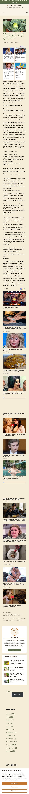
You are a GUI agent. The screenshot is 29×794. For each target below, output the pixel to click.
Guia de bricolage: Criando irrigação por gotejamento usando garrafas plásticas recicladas (12, 616)
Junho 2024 (10, 720)
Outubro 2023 (11, 745)
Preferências (14, 787)
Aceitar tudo (14, 783)
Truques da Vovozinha (15, 5)
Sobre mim (4, 0)
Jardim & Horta (8, 612)
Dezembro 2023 (11, 739)
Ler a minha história (14, 650)
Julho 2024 (10, 717)
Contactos (11, 0)
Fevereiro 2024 (11, 732)
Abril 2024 (9, 726)
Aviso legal (14, 2)
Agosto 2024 (10, 714)
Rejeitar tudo (14, 790)
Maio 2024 (9, 723)
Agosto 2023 (10, 751)
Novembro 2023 (11, 742)
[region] (14, 781)
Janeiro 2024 (10, 735)
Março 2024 (10, 729)
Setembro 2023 (11, 748)
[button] (27, 12)
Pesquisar (9, 691)
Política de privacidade (21, 0)
